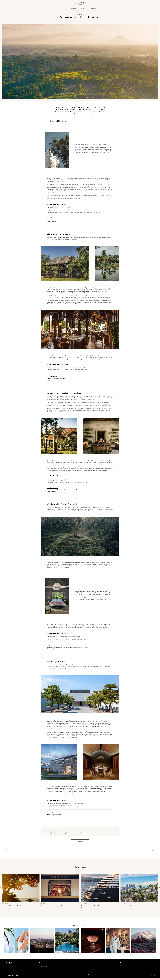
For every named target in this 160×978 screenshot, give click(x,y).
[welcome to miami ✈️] (16, 940)
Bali (93, 510)
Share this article (79, 841)
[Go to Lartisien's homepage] (80, 3)
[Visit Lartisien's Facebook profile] (157, 975)
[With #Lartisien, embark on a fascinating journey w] (118, 940)
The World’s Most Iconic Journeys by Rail (51, 906)
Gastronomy (84, 8)
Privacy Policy (119, 969)
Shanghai (97, 726)
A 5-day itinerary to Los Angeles (128, 906)
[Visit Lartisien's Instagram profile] (154, 975)
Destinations (74, 8)
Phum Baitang (58, 397)
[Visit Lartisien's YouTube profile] (151, 975)
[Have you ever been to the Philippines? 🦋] (67, 940)
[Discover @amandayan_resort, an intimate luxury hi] (143, 940)
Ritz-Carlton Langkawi (64, 237)
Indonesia (86, 647)
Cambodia (76, 397)
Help (118, 966)
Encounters (94, 8)
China (101, 355)
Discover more (5, 907)
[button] (159, 894)
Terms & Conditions (120, 968)
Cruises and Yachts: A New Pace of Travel (91, 906)
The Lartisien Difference (43, 966)
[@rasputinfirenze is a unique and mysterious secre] (93, 940)
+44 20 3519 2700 (10, 975)
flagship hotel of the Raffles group (93, 146)
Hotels (64, 8)
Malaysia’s (68, 239)
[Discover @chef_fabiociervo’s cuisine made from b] (42, 940)
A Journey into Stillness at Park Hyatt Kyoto (12, 906)
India (106, 355)
